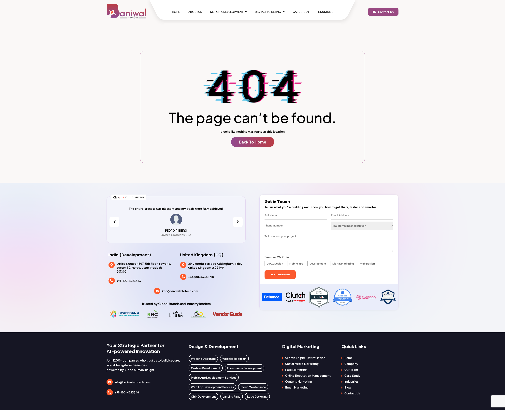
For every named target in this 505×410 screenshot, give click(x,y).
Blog (347, 387)
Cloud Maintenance (253, 387)
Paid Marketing (296, 369)
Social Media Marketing (302, 363)
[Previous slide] (114, 222)
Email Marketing (297, 387)
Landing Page (231, 396)
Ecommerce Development (244, 368)
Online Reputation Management (308, 375)
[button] (228, 11)
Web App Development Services (212, 387)
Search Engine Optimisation (305, 357)
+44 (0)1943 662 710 (201, 277)
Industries (325, 11)
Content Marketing (298, 381)
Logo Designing (257, 396)
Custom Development (205, 368)
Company (351, 363)
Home (176, 11)
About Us (195, 11)
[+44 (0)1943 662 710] (183, 277)
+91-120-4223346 (129, 280)
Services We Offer (277, 257)
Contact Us (352, 393)
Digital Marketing (268, 11)
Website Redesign (234, 358)
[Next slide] (238, 222)
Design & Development (226, 11)
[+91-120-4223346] (111, 281)
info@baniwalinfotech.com (180, 291)
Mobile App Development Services (213, 377)
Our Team (351, 369)
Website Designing (203, 358)
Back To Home (252, 141)
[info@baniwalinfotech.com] (157, 291)
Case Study (301, 11)
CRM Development (203, 396)
